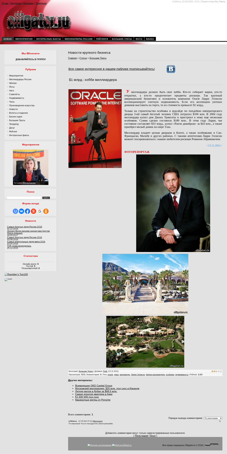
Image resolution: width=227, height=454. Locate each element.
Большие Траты (17, 120)
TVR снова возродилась (19, 246)
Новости (13, 109)
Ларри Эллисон (138, 374)
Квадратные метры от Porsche (92, 399)
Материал (97, 421)
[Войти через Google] (40, 211)
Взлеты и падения (18, 113)
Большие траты (122, 39)
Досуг (12, 128)
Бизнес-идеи (15, 116)
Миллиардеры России (79, 39)
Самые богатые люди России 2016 (24, 237)
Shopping (14, 124)
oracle (110, 374)
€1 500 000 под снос (87, 396)
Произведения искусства (21, 105)
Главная (72, 58)
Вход (153, 435)
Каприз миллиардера (155, 374)
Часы (12, 102)
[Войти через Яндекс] (33, 211)
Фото (139, 39)
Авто (11, 90)
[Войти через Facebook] (27, 211)
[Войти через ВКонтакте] (21, 211)
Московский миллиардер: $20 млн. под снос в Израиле (107, 388)
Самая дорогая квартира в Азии (93, 394)
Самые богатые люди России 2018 (24, 227)
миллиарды (125, 374)
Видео (150, 39)
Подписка (41, 3)
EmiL (105, 371)
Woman (13, 83)
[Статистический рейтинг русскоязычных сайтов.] (8, 279)
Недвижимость (16, 98)
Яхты (12, 87)
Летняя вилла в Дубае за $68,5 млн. (96, 391)
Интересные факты (48, 39)
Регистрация (141, 435)
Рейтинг (13, 131)
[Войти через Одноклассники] (46, 211)
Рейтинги (102, 39)
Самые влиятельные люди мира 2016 (26, 242)
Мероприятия (24, 39)
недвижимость (181, 374)
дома (116, 374)
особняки (170, 374)
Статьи (83, 58)
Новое (8, 39)
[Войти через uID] (15, 211)
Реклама (28, 3)
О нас (5, 3)
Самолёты (14, 94)
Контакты (16, 3)
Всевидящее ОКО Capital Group (93, 385)
